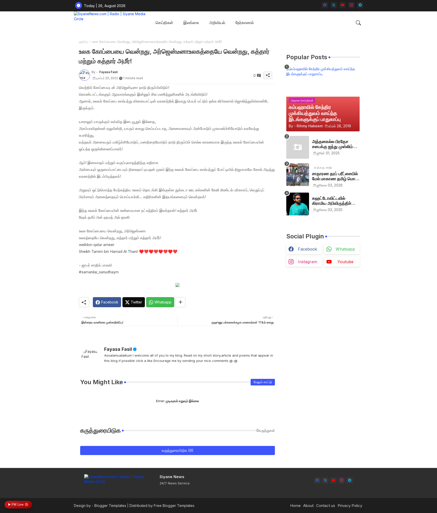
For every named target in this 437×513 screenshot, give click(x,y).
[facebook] (325, 5)
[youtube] (342, 5)
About (308, 505)
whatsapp (345, 249)
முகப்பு (83, 41)
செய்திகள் (164, 22)
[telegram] (360, 5)
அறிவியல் (217, 22)
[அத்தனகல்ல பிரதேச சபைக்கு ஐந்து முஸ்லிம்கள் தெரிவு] (297, 147)
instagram (307, 261)
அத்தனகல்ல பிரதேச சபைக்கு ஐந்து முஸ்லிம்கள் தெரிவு (335, 144)
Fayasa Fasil (118, 349)
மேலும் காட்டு (263, 382)
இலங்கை (191, 22)
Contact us (325, 505)
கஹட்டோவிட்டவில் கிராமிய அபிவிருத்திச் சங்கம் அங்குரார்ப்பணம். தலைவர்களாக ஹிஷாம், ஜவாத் (333, 201)
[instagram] (351, 5)
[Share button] (180, 302)
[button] (358, 23)
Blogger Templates (110, 505)
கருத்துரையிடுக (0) (177, 450)
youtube (345, 261)
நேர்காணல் (244, 22)
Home (295, 505)
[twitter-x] (334, 5)
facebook (307, 249)
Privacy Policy (350, 505)
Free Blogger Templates (174, 505)
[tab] (164, 22)
